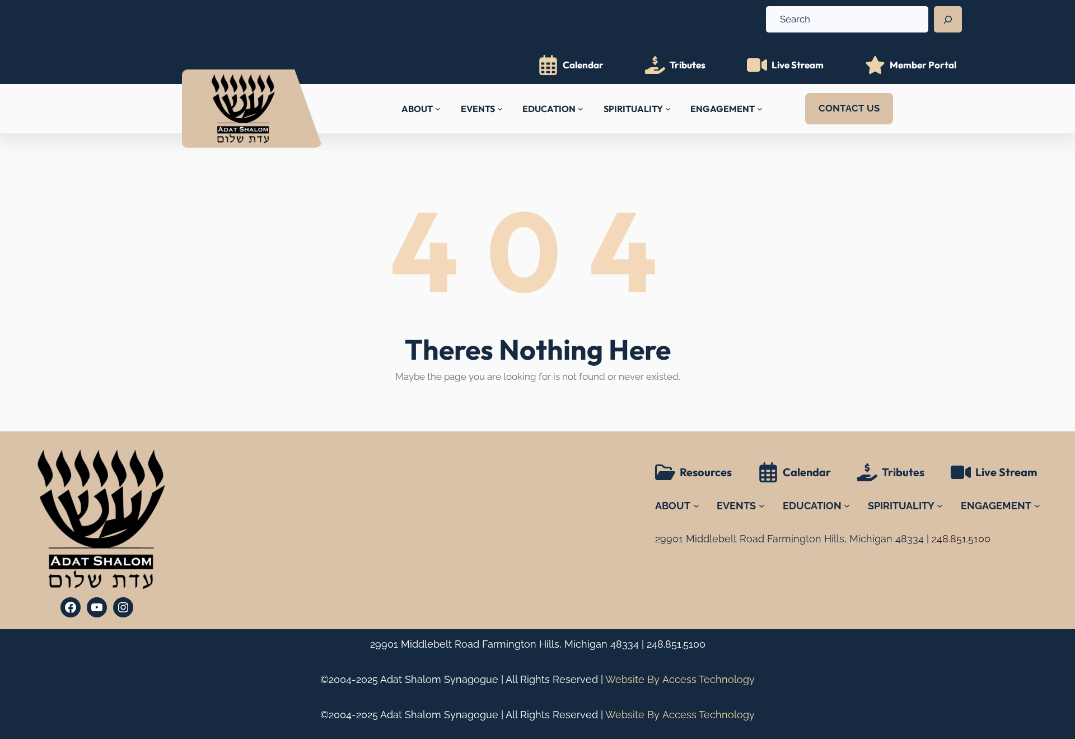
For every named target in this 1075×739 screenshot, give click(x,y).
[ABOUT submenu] (438, 108)
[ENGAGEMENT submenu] (760, 108)
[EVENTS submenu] (500, 108)
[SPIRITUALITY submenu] (668, 108)
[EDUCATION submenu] (580, 108)
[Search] (948, 19)
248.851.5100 (676, 644)
